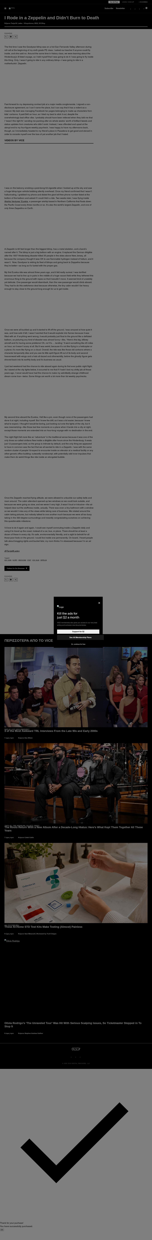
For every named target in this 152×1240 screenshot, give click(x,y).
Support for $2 (78, 632)
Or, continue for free (78, 644)
